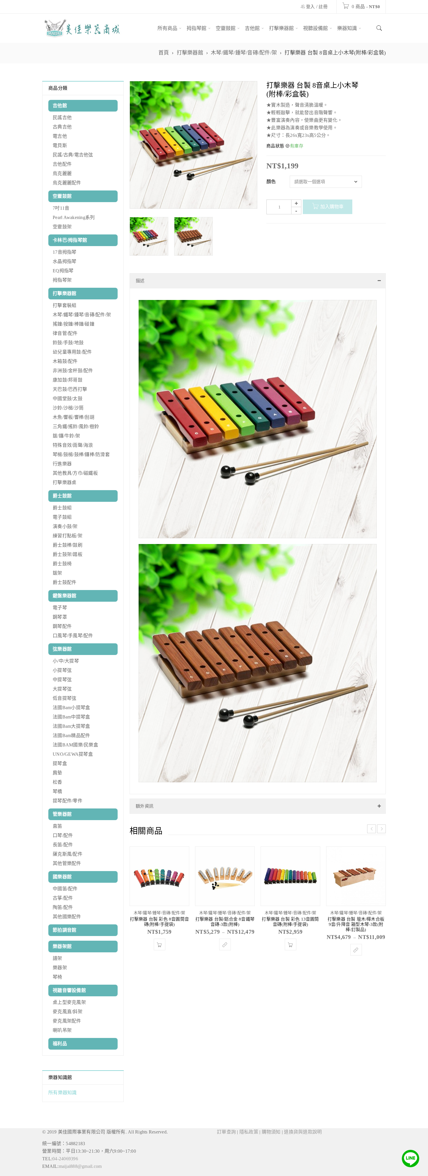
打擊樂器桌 (64, 482)
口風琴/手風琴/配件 (73, 635)
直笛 (57, 826)
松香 (57, 782)
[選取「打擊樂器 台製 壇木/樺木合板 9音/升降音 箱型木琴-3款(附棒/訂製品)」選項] (356, 955)
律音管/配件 (65, 333)
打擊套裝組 (64, 305)
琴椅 (57, 976)
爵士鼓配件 (64, 582)
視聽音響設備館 (69, 990)
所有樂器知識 (62, 1092)
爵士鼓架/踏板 (67, 554)
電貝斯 (60, 145)
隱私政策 (248, 1131)
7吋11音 (61, 208)
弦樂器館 (62, 649)
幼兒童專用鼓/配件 (72, 351)
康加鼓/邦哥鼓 (67, 379)
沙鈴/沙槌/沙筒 (68, 407)
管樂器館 (62, 814)
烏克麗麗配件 (67, 182)
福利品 (60, 1043)
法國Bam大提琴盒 (71, 726)
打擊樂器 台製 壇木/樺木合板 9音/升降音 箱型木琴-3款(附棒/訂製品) (356, 930)
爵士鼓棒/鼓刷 (67, 545)
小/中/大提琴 (66, 660)
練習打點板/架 (67, 535)
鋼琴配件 (62, 626)
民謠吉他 (62, 117)
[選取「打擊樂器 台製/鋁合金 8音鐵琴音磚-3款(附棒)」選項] (225, 950)
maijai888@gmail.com (80, 1166)
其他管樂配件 (67, 863)
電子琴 (60, 607)
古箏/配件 (63, 898)
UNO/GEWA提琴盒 (73, 754)
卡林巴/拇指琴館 (70, 240)
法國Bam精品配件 (71, 735)
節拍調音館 (64, 930)
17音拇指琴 (65, 252)
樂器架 (60, 967)
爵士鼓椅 (62, 563)
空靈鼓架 (62, 226)
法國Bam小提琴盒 (71, 707)
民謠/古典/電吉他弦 (73, 154)
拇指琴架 (62, 280)
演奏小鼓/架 (65, 526)
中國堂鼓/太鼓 (67, 398)
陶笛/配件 (63, 907)
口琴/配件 (63, 835)
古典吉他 (62, 126)
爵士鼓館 (62, 495)
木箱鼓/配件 (65, 361)
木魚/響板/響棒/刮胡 (73, 417)
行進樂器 (62, 463)
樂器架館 (62, 946)
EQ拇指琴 (63, 270)
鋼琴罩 (60, 617)
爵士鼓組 (62, 507)
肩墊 (57, 772)
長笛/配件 (63, 844)
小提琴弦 (62, 670)
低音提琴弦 (64, 698)
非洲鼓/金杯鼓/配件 (73, 370)
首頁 (163, 53)
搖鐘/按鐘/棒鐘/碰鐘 (73, 324)
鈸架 (57, 573)
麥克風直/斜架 (67, 1011)
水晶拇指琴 (64, 261)
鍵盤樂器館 (64, 595)
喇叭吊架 (62, 1030)
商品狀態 (275, 146)
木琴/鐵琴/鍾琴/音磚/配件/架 (244, 53)
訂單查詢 (226, 1131)
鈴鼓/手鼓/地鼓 (68, 342)
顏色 (271, 181)
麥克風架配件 (67, 1020)
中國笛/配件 (65, 888)
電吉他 (60, 136)
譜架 (57, 958)
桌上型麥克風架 (69, 1002)
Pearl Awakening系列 (74, 217)
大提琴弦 (62, 688)
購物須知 (271, 1131)
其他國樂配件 (67, 916)
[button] (159, 950)
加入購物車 (332, 206)
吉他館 (60, 105)
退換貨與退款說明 (303, 1131)
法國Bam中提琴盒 (71, 716)
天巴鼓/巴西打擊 (70, 389)
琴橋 (57, 791)
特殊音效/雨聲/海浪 (73, 445)
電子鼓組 (62, 517)
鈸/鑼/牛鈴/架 (66, 435)
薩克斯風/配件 (67, 854)
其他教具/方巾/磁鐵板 (75, 473)
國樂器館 (62, 876)
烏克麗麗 (62, 173)
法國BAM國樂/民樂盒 (75, 744)
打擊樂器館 (190, 53)
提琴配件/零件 (67, 800)
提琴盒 (60, 763)
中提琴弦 (62, 679)
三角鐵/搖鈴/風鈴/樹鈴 (76, 426)
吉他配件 (62, 164)
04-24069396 (65, 1158)
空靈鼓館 (62, 196)
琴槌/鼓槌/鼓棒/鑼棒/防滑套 (81, 454)
